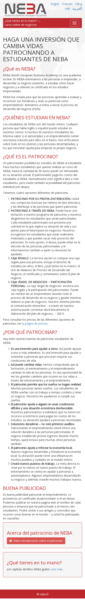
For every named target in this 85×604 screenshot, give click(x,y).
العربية (77, 8)
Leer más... (57, 569)
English (55, 4)
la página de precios (35, 323)
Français (67, 4)
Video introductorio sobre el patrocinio (37, 541)
